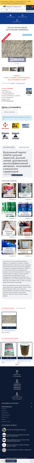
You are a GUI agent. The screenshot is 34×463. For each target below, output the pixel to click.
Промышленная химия (25, 194)
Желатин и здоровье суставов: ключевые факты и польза (18, 445)
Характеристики (24, 147)
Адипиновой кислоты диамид (24, 360)
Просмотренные (8, 308)
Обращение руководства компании (16, 429)
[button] (3, 49)
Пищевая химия (9, 195)
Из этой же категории (10, 338)
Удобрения (27, 233)
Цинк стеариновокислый (8, 360)
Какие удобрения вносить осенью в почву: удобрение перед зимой (18, 440)
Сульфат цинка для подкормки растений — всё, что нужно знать (18, 435)
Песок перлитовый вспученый (9, 330)
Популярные (21, 308)
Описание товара (9, 147)
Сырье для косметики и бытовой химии (9, 250)
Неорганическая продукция (9, 213)
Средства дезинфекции (25, 213)
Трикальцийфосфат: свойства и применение (19, 449)
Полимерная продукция (9, 232)
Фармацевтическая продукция (24, 251)
